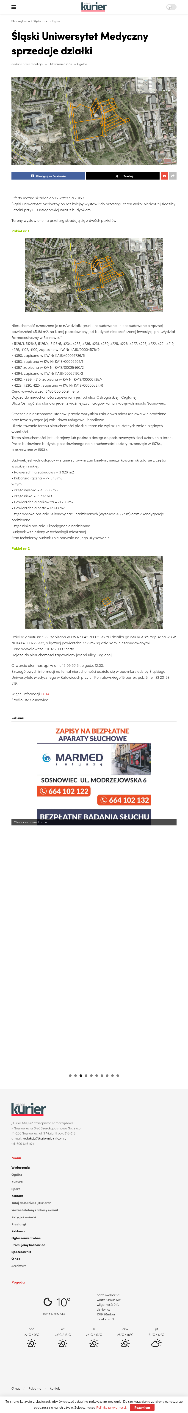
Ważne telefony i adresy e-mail (34, 1210)
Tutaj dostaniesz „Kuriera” (31, 1202)
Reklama (18, 1231)
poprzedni (17, 897)
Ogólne (56, 21)
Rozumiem (142, 1407)
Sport (15, 1188)
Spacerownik (21, 1251)
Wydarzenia (40, 21)
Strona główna (20, 21)
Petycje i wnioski (23, 1217)
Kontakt (17, 1195)
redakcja (37, 64)
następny (170, 897)
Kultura (17, 1181)
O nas (15, 1258)
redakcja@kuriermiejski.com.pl (45, 1138)
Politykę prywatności (111, 1407)
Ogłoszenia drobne (26, 1238)
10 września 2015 (61, 64)
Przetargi (18, 1224)
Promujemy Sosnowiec (28, 1244)
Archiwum (18, 1265)
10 (117, 1075)
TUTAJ (45, 693)
